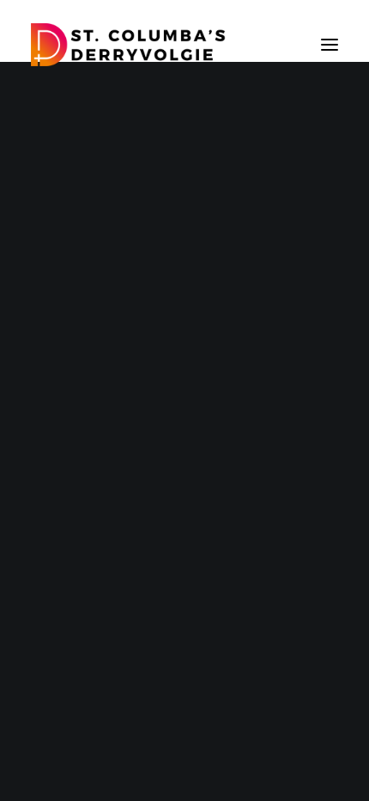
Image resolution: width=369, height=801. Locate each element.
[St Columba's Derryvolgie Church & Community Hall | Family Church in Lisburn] (128, 44)
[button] (329, 44)
